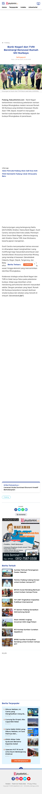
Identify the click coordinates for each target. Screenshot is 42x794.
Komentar (22, 514)
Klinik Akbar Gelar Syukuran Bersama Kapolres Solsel (13, 741)
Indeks (23, 7)
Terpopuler (13, 7)
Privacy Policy (32, 784)
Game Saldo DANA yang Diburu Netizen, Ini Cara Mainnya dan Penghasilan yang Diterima (15, 731)
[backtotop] (21, 769)
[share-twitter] (19, 509)
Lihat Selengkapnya (20, 761)
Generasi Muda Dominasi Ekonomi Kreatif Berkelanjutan (21, 488)
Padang (6, 497)
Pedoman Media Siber (19, 784)
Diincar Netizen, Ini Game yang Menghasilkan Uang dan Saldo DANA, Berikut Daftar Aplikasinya (15, 711)
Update (29, 264)
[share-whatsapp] (22, 509)
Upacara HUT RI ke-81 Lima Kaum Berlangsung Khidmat (15, 751)
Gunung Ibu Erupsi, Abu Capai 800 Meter (15, 720)
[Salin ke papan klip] (26, 509)
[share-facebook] (15, 509)
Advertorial (33, 7)
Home (4, 7)
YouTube (30, 781)
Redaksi (8, 784)
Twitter (26, 781)
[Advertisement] (21, 24)
